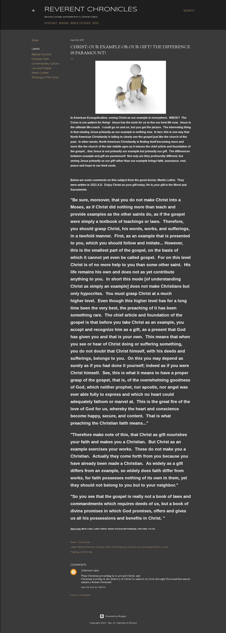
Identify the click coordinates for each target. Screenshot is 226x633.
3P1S (96, 23)
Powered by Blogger (115, 616)
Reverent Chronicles (90, 10)
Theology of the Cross (45, 77)
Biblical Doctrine (42, 54)
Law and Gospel (41, 68)
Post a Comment (80, 595)
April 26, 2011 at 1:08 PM (93, 587)
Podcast (50, 23)
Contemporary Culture (45, 63)
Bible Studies (80, 23)
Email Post (84, 542)
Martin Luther (40, 72)
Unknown (87, 570)
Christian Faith (40, 59)
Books (64, 23)
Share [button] (35, 40)
